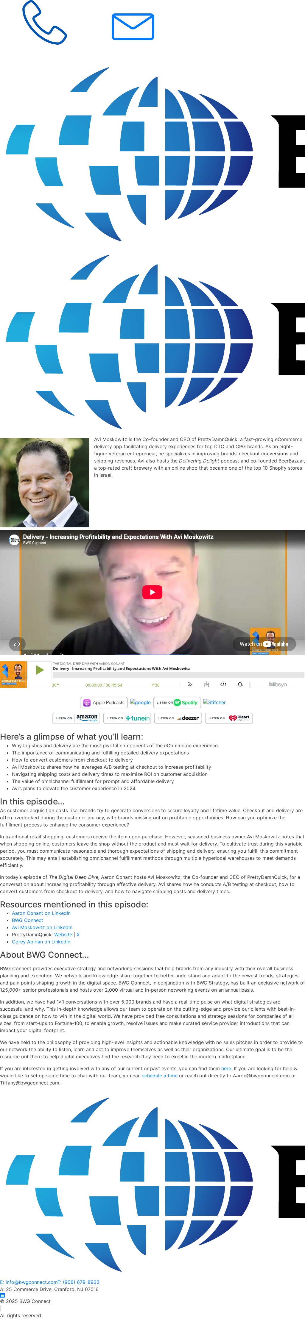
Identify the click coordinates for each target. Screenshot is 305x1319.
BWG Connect (27, 920)
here (226, 1068)
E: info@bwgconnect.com (28, 1282)
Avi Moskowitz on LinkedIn (43, 927)
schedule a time (160, 1076)
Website (64, 934)
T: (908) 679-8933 (78, 1282)
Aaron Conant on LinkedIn (41, 913)
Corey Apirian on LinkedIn (41, 942)
